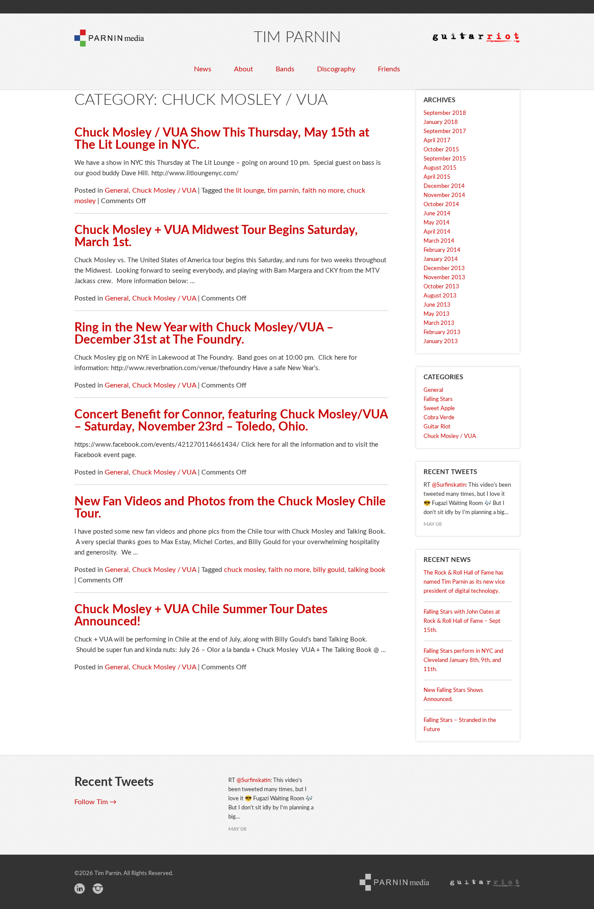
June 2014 (437, 214)
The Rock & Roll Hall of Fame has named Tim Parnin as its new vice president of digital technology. (464, 582)
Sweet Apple (439, 408)
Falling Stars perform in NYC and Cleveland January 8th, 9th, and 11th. (463, 660)
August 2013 (440, 296)
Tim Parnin (297, 37)
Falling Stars (438, 399)
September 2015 (445, 159)
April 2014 (437, 232)
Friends (389, 69)
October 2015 (441, 150)
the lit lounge (244, 190)
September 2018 (445, 113)
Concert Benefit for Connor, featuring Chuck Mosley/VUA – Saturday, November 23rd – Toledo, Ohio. (230, 420)
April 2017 (437, 141)
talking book (366, 569)
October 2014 (441, 204)
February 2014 (442, 250)
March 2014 (439, 241)
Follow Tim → (95, 802)
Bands (285, 69)
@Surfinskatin (449, 485)
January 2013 (441, 341)
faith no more (323, 190)
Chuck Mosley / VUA (164, 190)
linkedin (79, 889)
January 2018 (441, 122)
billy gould (328, 569)
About (243, 69)
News (202, 69)
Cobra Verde (439, 418)
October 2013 (441, 287)
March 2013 (439, 323)
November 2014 (444, 195)
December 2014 (444, 186)
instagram (98, 889)
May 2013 (437, 314)
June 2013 (437, 305)
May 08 (433, 524)
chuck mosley (244, 569)
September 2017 (445, 131)
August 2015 (440, 168)
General (117, 190)
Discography (336, 69)
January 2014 (441, 259)
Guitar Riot (437, 427)
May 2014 (437, 223)
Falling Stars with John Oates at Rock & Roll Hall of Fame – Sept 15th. (462, 621)
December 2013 (444, 268)
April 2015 (437, 177)
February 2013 (442, 332)
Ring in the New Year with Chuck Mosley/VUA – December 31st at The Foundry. (204, 333)
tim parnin (283, 190)
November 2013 (444, 278)
